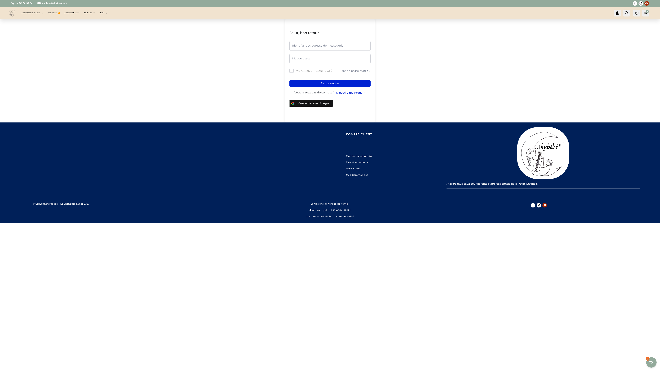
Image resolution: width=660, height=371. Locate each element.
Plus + (101, 13)
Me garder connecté (314, 70)
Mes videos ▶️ (53, 13)
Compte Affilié (345, 216)
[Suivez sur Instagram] (641, 3)
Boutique (88, 13)
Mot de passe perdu (359, 156)
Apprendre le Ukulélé (30, 13)
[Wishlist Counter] (637, 13)
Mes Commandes (357, 174)
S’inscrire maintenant (351, 92)
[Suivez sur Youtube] (646, 3)
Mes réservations (357, 162)
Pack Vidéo (353, 168)
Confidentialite (342, 210)
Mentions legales (319, 210)
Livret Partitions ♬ (72, 13)
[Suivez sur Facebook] (635, 3)
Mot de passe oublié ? (355, 70)
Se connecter (330, 83)
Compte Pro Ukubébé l (321, 216)
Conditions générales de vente (330, 203)
